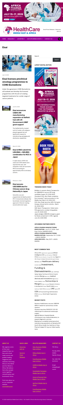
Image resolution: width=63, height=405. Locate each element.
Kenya (42, 276)
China (36, 257)
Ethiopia (38, 259)
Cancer (55, 255)
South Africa (43, 289)
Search (37, 56)
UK (59, 289)
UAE (52, 288)
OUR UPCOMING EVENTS (34, 39)
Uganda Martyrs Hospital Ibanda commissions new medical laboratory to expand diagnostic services (47, 317)
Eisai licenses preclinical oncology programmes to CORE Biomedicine (15, 82)
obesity (40, 281)
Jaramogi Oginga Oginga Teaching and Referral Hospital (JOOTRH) (47, 274)
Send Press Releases (48, 29)
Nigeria (54, 278)
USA (36, 291)
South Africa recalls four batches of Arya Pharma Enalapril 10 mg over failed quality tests (47, 327)
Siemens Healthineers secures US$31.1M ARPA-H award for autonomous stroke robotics (47, 305)
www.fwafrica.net (7, 386)
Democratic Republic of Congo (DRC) (45, 257)
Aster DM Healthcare (48, 255)
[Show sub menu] (14, 39)
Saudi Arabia (50, 286)
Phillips (43, 284)
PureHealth (47, 284)
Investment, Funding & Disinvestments (44, 268)
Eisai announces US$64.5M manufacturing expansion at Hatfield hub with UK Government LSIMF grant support (21, 117)
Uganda (56, 288)
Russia (44, 286)
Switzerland (48, 288)
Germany (37, 261)
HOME (4, 39)
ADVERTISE (20, 39)
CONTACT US (48, 39)
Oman (43, 281)
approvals (50, 253)
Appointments (44, 253)
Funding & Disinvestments (47, 259)
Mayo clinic (47, 276)
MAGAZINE (11, 39)
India (40, 265)
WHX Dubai (40, 294)
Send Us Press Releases (22, 355)
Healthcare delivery (50, 261)
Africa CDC (38, 253)
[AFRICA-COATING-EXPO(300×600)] (46, 183)
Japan (52, 271)
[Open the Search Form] (59, 39)
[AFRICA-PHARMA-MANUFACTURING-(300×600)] (46, 134)
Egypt (57, 257)
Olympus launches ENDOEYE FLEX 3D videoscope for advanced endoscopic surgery (46, 311)
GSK (40, 261)
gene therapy (56, 259)
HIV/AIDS (36, 265)
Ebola (54, 257)
